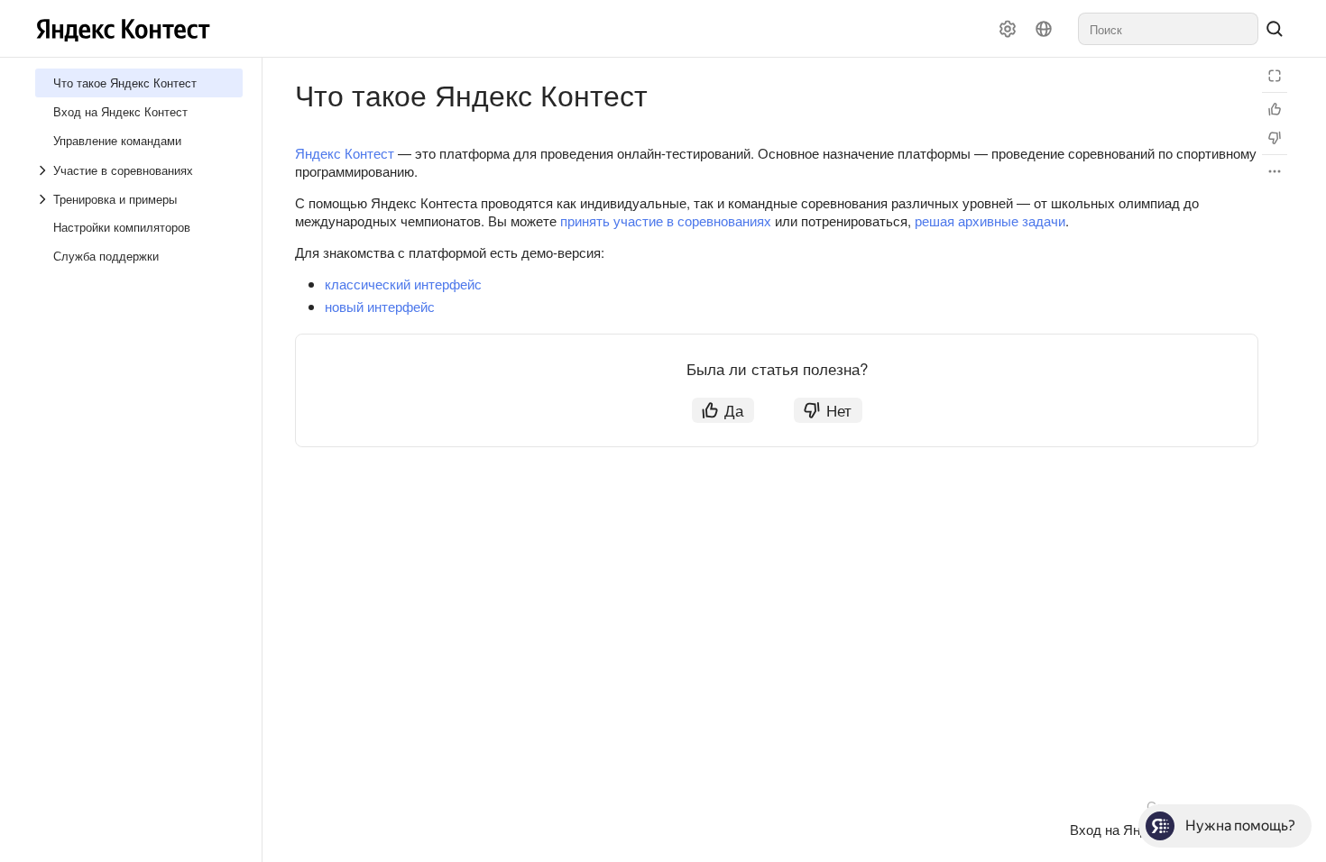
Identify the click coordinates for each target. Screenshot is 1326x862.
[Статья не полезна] (1274, 138)
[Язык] (1043, 29)
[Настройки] (1007, 29)
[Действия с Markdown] (1274, 171)
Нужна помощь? (1240, 825)
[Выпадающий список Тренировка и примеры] (44, 199)
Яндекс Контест (344, 152)
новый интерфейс (380, 306)
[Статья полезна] (1274, 109)
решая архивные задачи (990, 220)
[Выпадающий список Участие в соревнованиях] (44, 170)
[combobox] (1168, 29)
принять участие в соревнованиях (665, 220)
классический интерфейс (403, 283)
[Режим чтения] (1274, 75)
